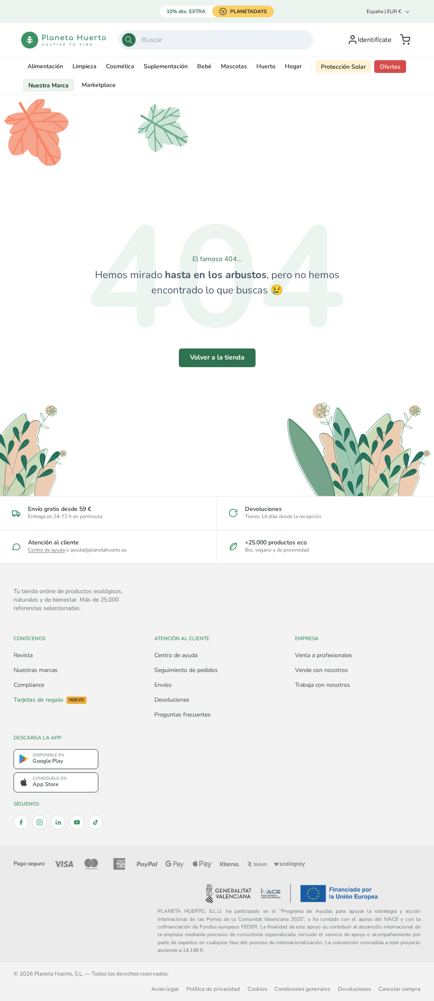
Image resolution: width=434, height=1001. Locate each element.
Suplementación (166, 66)
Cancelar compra (399, 989)
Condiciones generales (302, 989)
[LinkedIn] (58, 822)
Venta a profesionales (323, 655)
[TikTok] (95, 822)
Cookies (257, 989)
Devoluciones (171, 700)
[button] (405, 40)
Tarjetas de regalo (49, 700)
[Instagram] (39, 822)
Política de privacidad (213, 989)
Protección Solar (343, 67)
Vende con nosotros (321, 670)
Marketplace (99, 85)
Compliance (29, 685)
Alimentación (45, 66)
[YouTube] (77, 822)
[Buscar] (129, 40)
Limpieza (84, 66)
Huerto (265, 66)
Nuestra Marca (48, 85)
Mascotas (234, 66)
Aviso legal (165, 989)
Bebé (204, 66)
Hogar (293, 66)
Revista (23, 655)
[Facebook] (21, 822)
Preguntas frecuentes (182, 715)
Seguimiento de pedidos (186, 670)
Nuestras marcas (36, 670)
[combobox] (216, 40)
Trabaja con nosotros (322, 685)
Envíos (163, 685)
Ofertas (390, 67)
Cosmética (120, 66)
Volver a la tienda (217, 357)
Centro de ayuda (46, 550)
